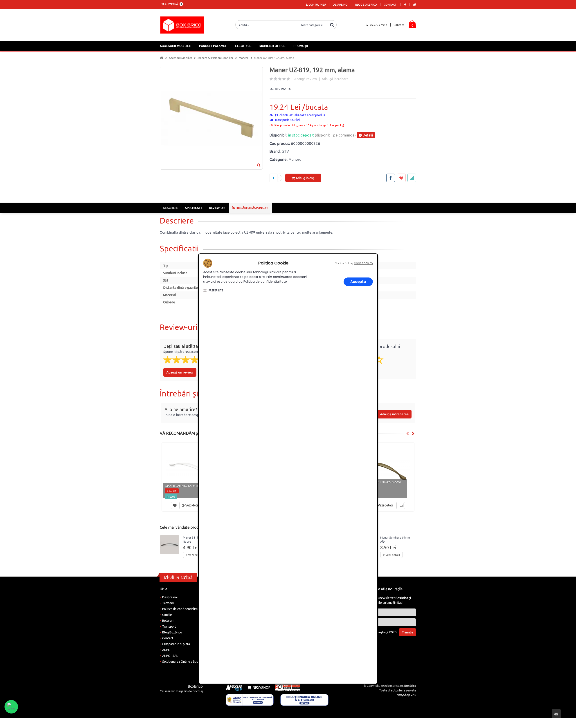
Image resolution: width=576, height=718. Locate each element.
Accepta (358, 281)
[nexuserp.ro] (234, 687)
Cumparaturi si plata (176, 644)
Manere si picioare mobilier (215, 57)
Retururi (167, 620)
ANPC (166, 650)
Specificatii (193, 207)
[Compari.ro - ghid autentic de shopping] (387, 644)
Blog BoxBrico (366, 4)
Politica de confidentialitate (181, 609)
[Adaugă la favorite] (174, 505)
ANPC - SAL (170, 656)
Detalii (367, 135)
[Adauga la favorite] (401, 178)
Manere (244, 57)
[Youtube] (414, 4)
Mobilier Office (272, 46)
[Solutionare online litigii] (304, 699)
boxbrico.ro (395, 685)
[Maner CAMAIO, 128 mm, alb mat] (191, 471)
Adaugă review (305, 79)
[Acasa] (161, 57)
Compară (172, 3)
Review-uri (217, 207)
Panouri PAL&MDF (213, 46)
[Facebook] (405, 4)
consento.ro (363, 263)
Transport (169, 626)
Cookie (167, 615)
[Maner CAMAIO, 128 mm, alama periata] (384, 471)
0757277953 (378, 24)
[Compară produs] (401, 505)
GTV (285, 151)
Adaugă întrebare (335, 79)
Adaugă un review (180, 372)
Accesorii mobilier (175, 46)
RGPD (393, 632)
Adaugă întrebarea (394, 414)
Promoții (300, 46)
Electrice (243, 46)
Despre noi (340, 4)
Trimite (407, 632)
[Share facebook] (390, 178)
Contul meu (317, 4)
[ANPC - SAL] (250, 699)
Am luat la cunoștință (379, 632)
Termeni (168, 603)
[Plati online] (286, 687)
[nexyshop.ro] (257, 687)
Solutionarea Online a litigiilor (182, 661)
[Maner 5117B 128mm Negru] (169, 544)
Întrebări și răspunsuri (250, 207)
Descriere (170, 207)
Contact (390, 4)
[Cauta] (331, 24)
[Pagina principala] (183, 25)
